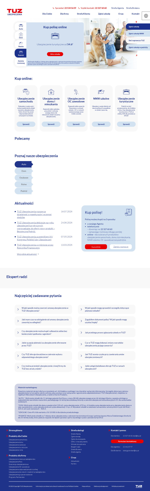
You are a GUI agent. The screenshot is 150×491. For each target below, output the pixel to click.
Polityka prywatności (118, 486)
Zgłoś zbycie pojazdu (78, 439)
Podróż (24, 191)
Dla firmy (64, 13)
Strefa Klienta (83, 13)
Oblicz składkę (55, 54)
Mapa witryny (86, 486)
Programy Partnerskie (16, 477)
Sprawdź (26, 124)
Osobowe (23, 177)
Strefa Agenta (117, 8)
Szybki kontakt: (94, 8)
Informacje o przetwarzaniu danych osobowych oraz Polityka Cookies (57, 486)
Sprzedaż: (65, 8)
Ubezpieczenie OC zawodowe (19, 467)
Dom (24, 171)
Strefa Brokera (132, 8)
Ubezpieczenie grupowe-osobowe (20, 475)
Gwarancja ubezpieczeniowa (18, 464)
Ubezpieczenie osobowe (17, 445)
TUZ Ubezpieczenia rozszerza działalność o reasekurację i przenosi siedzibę (34, 214)
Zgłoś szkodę (104, 13)
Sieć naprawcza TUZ (136, 40)
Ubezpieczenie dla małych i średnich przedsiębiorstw (27, 472)
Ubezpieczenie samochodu (18, 440)
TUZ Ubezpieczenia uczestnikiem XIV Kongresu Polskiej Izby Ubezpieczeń (35, 238)
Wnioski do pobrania (78, 444)
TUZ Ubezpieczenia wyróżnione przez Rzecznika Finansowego (35, 246)
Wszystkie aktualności (27, 254)
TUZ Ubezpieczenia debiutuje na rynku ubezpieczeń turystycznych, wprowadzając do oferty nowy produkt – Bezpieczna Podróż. (36, 227)
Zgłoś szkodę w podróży (138, 47)
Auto (24, 164)
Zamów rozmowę (120, 246)
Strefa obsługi (77, 430)
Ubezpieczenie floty (15, 462)
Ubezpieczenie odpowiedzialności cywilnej (23, 469)
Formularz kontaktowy (127, 441)
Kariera (73, 464)
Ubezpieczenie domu (16, 442)
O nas (121, 13)
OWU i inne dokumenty (79, 442)
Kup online (96, 246)
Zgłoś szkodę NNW (136, 33)
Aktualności (75, 461)
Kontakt (135, 13)
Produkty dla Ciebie (18, 436)
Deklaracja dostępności (101, 486)
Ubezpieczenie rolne (16, 450)
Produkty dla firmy (17, 455)
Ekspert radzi (75, 447)
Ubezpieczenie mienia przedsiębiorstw (22, 459)
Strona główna (15, 430)
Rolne (24, 184)
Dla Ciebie (47, 13)
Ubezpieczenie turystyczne (18, 447)
